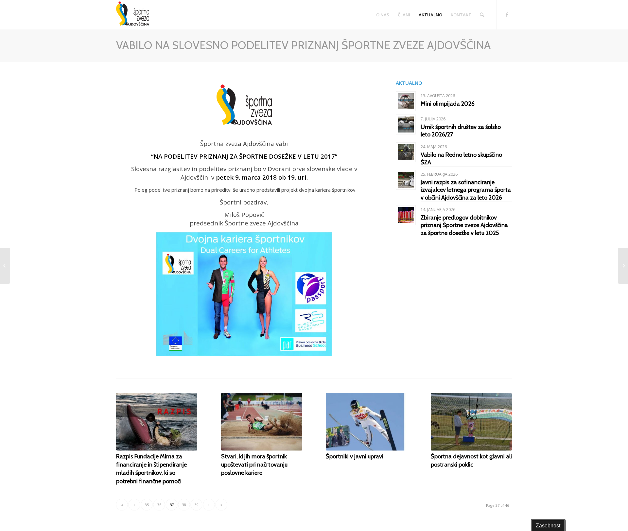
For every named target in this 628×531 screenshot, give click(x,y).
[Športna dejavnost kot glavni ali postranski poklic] (471, 422)
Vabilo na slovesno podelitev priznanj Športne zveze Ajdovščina (303, 45)
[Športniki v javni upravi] (366, 422)
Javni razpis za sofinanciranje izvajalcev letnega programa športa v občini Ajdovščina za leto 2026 (466, 190)
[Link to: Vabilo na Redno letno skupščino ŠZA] (406, 152)
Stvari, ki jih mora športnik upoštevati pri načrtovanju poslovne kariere (254, 464)
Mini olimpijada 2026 (448, 103)
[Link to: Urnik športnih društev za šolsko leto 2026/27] (406, 124)
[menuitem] (382, 14)
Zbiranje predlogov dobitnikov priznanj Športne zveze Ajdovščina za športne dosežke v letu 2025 (464, 225)
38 (184, 504)
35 (147, 504)
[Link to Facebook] (507, 14)
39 (197, 504)
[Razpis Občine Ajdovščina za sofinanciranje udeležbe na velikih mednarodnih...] (5, 266)
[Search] (482, 14)
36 (159, 504)
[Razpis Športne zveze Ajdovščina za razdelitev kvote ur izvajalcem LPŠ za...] (623, 266)
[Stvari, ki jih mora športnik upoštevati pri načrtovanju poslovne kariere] (261, 422)
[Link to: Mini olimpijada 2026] (406, 101)
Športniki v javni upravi (354, 456)
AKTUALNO (409, 83)
